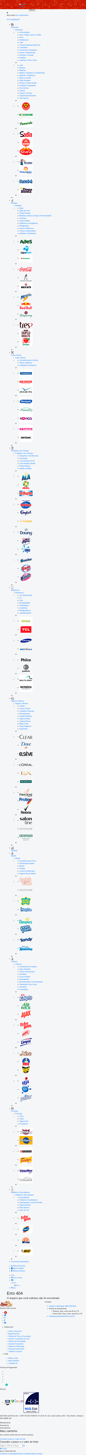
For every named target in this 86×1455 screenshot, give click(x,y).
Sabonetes (23, 729)
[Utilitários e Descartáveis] (12, 1190)
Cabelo (22, 706)
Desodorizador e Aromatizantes (31, 982)
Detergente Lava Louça (28, 984)
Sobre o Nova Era (15, 1331)
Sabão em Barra (25, 468)
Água (21, 208)
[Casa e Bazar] (12, 352)
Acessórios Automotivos (20, 1261)
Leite (21, 65)
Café (21, 42)
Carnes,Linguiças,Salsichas (29, 45)
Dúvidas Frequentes (15, 1344)
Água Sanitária (25, 969)
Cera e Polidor (24, 977)
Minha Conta (13, 1358)
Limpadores (23, 989)
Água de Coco (24, 211)
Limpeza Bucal (25, 721)
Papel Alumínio (25, 1205)
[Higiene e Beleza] (12, 698)
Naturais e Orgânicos (27, 75)
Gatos (21, 1119)
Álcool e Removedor (27, 972)
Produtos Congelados (27, 85)
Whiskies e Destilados (27, 233)
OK (24, 1446)
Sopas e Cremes (25, 93)
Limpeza (14, 961)
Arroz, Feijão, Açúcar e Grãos (30, 35)
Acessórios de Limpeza (28, 967)
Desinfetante (24, 979)
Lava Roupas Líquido (27, 463)
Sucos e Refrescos (26, 228)
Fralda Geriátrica (25, 716)
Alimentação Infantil (26, 863)
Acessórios (23, 1124)
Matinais (22, 70)
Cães (21, 1116)
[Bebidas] (12, 200)
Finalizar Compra (23, 1454)
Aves (21, 37)
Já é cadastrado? (22, 15)
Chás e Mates (24, 221)
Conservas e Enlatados (28, 50)
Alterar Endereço (18, 1271)
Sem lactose (24, 88)
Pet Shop (14, 1111)
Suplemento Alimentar (27, 96)
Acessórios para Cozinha (28, 360)
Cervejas (22, 218)
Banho (21, 866)
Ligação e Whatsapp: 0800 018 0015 (62, 1306)
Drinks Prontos (24, 213)
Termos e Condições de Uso (18, 1339)
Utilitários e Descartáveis (20, 1192)
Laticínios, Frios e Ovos (28, 60)
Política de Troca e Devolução (19, 1336)
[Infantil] (12, 853)
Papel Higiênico (25, 726)
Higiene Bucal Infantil (27, 873)
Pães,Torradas (24, 80)
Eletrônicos (15, 590)
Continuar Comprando (8, 1454)
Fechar (4, 1449)
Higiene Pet (23, 1121)
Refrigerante (24, 226)
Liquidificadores (25, 613)
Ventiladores (24, 605)
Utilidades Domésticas (27, 365)
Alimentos (14, 27)
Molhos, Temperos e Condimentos (32, 73)
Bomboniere (24, 40)
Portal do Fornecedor (16, 1349)
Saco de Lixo (24, 1210)
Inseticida (23, 987)
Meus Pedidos (18, 1268)
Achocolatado (24, 32)
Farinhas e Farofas (26, 55)
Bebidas (14, 203)
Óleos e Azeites (25, 78)
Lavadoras (23, 608)
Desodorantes (24, 714)
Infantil (13, 856)
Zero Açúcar (23, 98)
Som (21, 600)
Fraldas (22, 868)
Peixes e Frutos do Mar (28, 83)
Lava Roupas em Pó (27, 461)
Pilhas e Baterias (25, 363)
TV (20, 598)
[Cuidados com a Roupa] (12, 448)
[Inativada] (31, 1402)
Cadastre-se (13, 1363)
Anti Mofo (22, 974)
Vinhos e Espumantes (27, 231)
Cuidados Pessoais (26, 711)
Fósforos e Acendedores (28, 1200)
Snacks (22, 90)
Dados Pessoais (18, 1266)
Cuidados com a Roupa (20, 451)
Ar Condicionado (25, 595)
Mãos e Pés (23, 724)
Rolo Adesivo (24, 1207)
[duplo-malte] (26, 333)
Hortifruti (22, 58)
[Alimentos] (12, 24)
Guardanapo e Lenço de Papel (30, 1202)
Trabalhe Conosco (15, 1351)
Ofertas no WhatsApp (16, 1346)
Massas (22, 68)
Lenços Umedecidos (27, 871)
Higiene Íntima (24, 719)
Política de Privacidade (17, 1341)
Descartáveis (24, 1197)
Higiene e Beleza (17, 701)
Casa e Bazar (16, 355)
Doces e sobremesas (27, 52)
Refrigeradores (25, 610)
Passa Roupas (24, 466)
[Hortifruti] (12, 848)
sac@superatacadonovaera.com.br (62, 1316)
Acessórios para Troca (27, 861)
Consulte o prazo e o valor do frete (12, 1439)
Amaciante (23, 458)
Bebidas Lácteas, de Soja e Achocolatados (35, 216)
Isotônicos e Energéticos (28, 223)
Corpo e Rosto (24, 708)
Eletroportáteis (24, 603)
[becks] (26, 286)
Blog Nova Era (13, 1334)
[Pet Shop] (12, 587)
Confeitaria (23, 47)
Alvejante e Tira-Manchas (28, 456)
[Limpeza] (12, 959)
